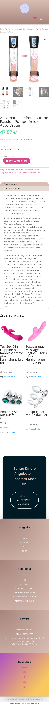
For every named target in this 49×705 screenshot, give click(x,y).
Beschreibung (10, 184)
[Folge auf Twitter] (24, 687)
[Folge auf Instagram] (24, 672)
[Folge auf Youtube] (24, 682)
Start (2, 29)
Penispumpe (36, 173)
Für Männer (9, 29)
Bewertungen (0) (12, 188)
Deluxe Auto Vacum (15, 173)
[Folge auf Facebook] (24, 677)
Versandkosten (28, 139)
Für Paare (19, 170)
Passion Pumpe (27, 173)
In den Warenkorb (17, 160)
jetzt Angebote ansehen (23, 500)
